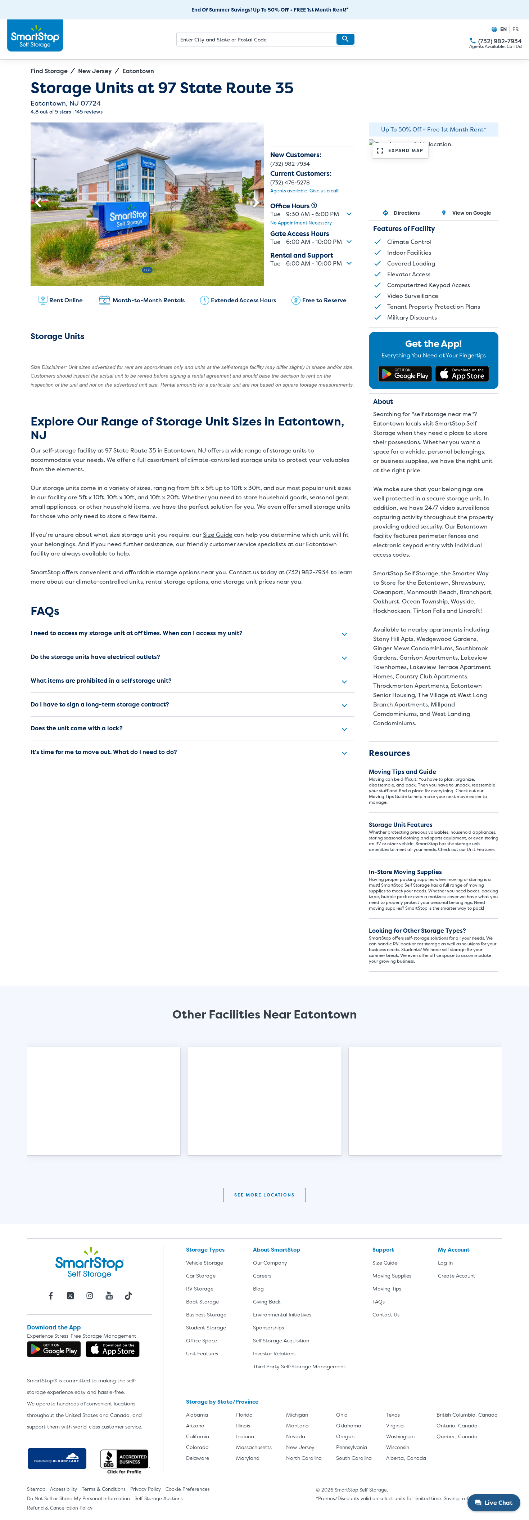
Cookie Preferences (188, 1489)
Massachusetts (254, 1447)
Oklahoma (348, 1425)
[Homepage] (35, 35)
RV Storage (199, 1288)
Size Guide (217, 535)
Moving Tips (386, 1288)
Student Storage (206, 1327)
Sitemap (36, 1489)
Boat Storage (202, 1301)
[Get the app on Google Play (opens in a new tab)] (405, 374)
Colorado (197, 1447)
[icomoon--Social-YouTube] (109, 1295)
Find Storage (49, 71)
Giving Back (266, 1301)
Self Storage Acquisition (281, 1340)
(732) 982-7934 (472, 40)
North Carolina (304, 1457)
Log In (445, 1262)
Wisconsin (397, 1447)
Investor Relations (274, 1353)
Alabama (197, 1414)
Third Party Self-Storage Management (299, 1366)
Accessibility (63, 1489)
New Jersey (95, 71)
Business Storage (206, 1314)
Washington (400, 1436)
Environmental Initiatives (282, 1314)
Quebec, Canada (457, 1436)
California (197, 1436)
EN (503, 29)
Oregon (345, 1436)
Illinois (243, 1425)
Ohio (342, 1414)
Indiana (245, 1436)
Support (383, 1249)
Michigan (297, 1414)
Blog (258, 1288)
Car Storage (201, 1275)
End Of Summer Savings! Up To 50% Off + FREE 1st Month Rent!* (269, 9)
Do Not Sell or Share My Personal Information (78, 1498)
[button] (345, 39)
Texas (393, 1414)
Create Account (456, 1275)
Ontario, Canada (457, 1425)
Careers (262, 1275)
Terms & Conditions (104, 1489)
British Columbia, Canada (467, 1414)
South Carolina (354, 1457)
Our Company (270, 1262)
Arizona (195, 1425)
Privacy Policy (145, 1489)
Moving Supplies (391, 1275)
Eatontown (138, 71)
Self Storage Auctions (159, 1498)
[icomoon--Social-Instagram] (90, 1295)
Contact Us (385, 1314)
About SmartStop (276, 1249)
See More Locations (264, 1195)
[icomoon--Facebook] (51, 1295)
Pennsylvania (351, 1447)
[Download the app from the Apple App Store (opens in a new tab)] (462, 374)
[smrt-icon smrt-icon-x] (70, 1295)
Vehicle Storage (204, 1262)
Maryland (247, 1457)
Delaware (197, 1457)
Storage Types (205, 1249)
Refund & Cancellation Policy (59, 1508)
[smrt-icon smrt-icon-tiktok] (128, 1295)
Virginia (395, 1425)
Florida (244, 1414)
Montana (297, 1425)
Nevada (295, 1436)
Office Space (201, 1340)
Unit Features (202, 1353)
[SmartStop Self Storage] (90, 1262)
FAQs (378, 1301)
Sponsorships (268, 1327)
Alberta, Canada (406, 1457)
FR (515, 29)
